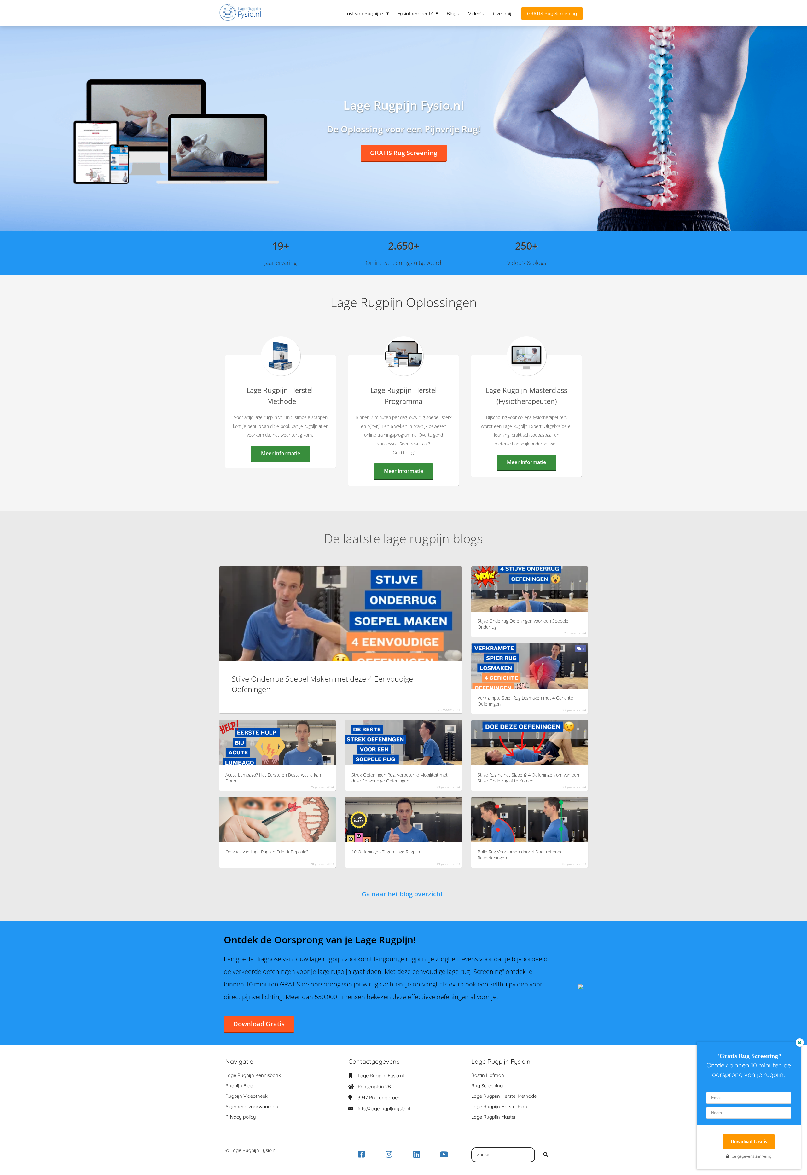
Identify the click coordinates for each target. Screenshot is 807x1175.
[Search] (545, 1154)
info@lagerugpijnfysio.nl (384, 1109)
